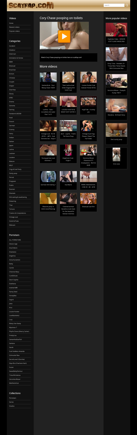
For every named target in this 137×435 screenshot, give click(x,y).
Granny (11, 129)
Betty (11, 264)
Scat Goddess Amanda (16, 351)
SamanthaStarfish (15, 339)
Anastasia (12, 252)
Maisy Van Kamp (15, 323)
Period (11, 177)
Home (11, 23)
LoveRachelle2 (14, 315)
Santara (12, 343)
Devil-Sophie (13, 280)
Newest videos (14, 27)
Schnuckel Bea (14, 355)
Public (11, 185)
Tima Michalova (14, 375)
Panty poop (13, 173)
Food (10, 118)
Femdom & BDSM (15, 114)
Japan (11, 145)
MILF (11, 165)
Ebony (11, 94)
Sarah (11, 347)
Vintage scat (13, 217)
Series (11, 402)
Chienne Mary (14, 272)
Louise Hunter (14, 312)
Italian (11, 141)
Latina (11, 149)
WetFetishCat (14, 383)
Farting (11, 110)
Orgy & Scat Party (15, 169)
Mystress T (13, 327)
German (12, 126)
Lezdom (12, 157)
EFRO (11, 98)
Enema (11, 102)
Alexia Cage (13, 244)
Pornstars (12, 398)
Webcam (12, 225)
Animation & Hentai (16, 58)
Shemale (12, 193)
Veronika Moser (14, 379)
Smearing (12, 201)
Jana (10, 304)
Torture (12, 209)
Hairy (11, 133)
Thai (10, 205)
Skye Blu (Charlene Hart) (18, 363)
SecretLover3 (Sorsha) (17, 359)
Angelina (12, 256)
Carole (11, 268)
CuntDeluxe (13, 276)
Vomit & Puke (14, 221)
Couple (11, 82)
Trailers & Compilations (17, 213)
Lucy (10, 319)
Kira (10, 308)
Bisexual (12, 66)
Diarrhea (12, 90)
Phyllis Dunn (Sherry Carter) (19, 331)
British (11, 74)
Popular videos (14, 31)
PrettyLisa (12, 335)
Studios (11, 406)
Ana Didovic (13, 248)
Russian (12, 189)
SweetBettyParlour (16, 371)
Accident (12, 46)
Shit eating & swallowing (18, 197)
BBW (11, 62)
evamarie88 (13, 288)
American (12, 54)
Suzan (11, 367)
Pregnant (12, 181)
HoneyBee (12, 296)
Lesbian (12, 153)
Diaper (11, 86)
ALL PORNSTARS (15, 240)
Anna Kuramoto (14, 260)
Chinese (12, 78)
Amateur (12, 50)
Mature (11, 161)
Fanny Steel (13, 292)
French (11, 122)
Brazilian (12, 70)
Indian (11, 137)
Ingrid (11, 300)
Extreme (12, 106)
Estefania (12, 284)
